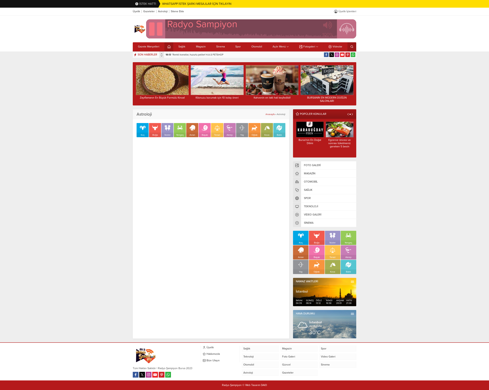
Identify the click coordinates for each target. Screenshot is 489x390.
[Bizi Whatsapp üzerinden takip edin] (353, 54)
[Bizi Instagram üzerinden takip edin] (337, 54)
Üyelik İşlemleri (347, 11)
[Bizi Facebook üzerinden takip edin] (326, 54)
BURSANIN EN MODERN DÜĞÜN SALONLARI (273, 99)
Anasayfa (270, 114)
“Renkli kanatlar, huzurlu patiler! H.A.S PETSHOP (194, 54)
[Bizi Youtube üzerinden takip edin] (342, 54)
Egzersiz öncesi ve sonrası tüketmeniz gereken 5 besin (312, 143)
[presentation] (162, 54)
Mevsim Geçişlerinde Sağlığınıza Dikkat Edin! (341, 141)
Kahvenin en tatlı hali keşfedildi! (218, 97)
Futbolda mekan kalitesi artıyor (328, 97)
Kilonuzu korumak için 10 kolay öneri (163, 97)
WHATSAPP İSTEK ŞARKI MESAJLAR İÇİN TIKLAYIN (196, 4)
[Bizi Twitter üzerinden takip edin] (331, 54)
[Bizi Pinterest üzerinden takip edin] (347, 54)
